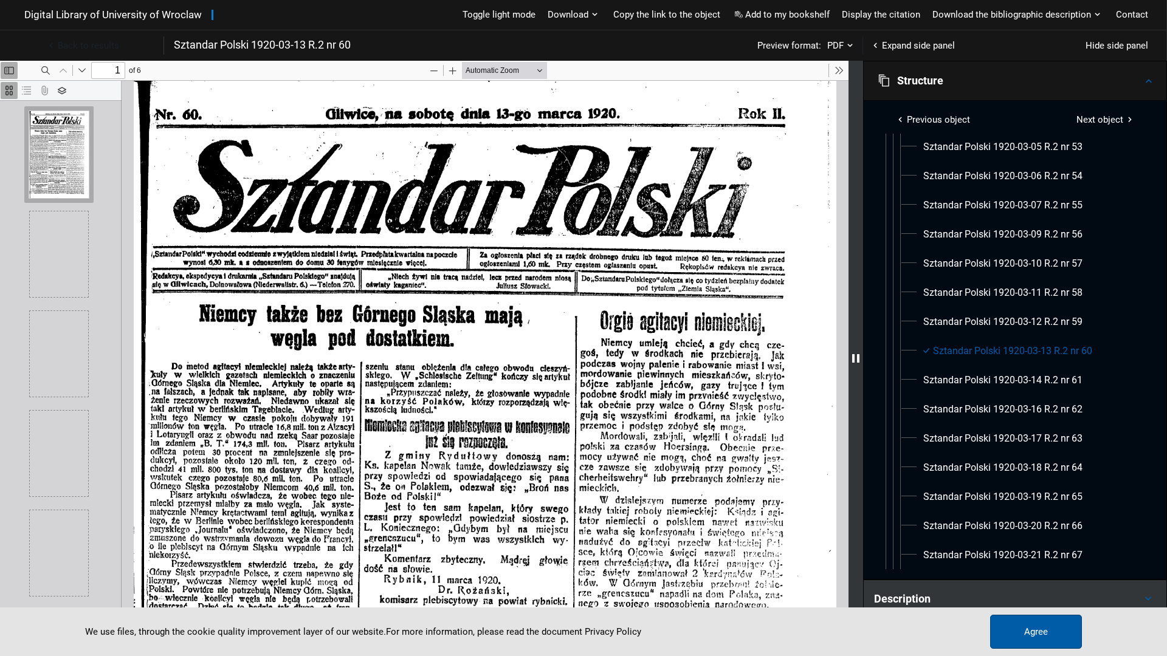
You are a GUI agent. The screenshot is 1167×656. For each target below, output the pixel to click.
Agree (1036, 631)
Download (568, 14)
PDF (835, 45)
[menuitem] (1003, 147)
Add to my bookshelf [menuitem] (787, 14)
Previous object (938, 119)
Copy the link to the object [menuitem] (666, 14)
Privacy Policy (613, 631)
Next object (1099, 119)
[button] (1015, 80)
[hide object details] (856, 358)
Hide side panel (1117, 45)
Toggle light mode (499, 14)
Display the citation (881, 14)
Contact (1132, 14)
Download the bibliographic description (1011, 14)
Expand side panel (918, 45)
